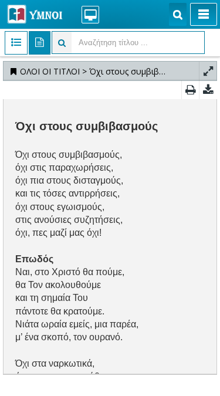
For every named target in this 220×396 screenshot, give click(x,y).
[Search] (178, 14)
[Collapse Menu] (203, 14)
